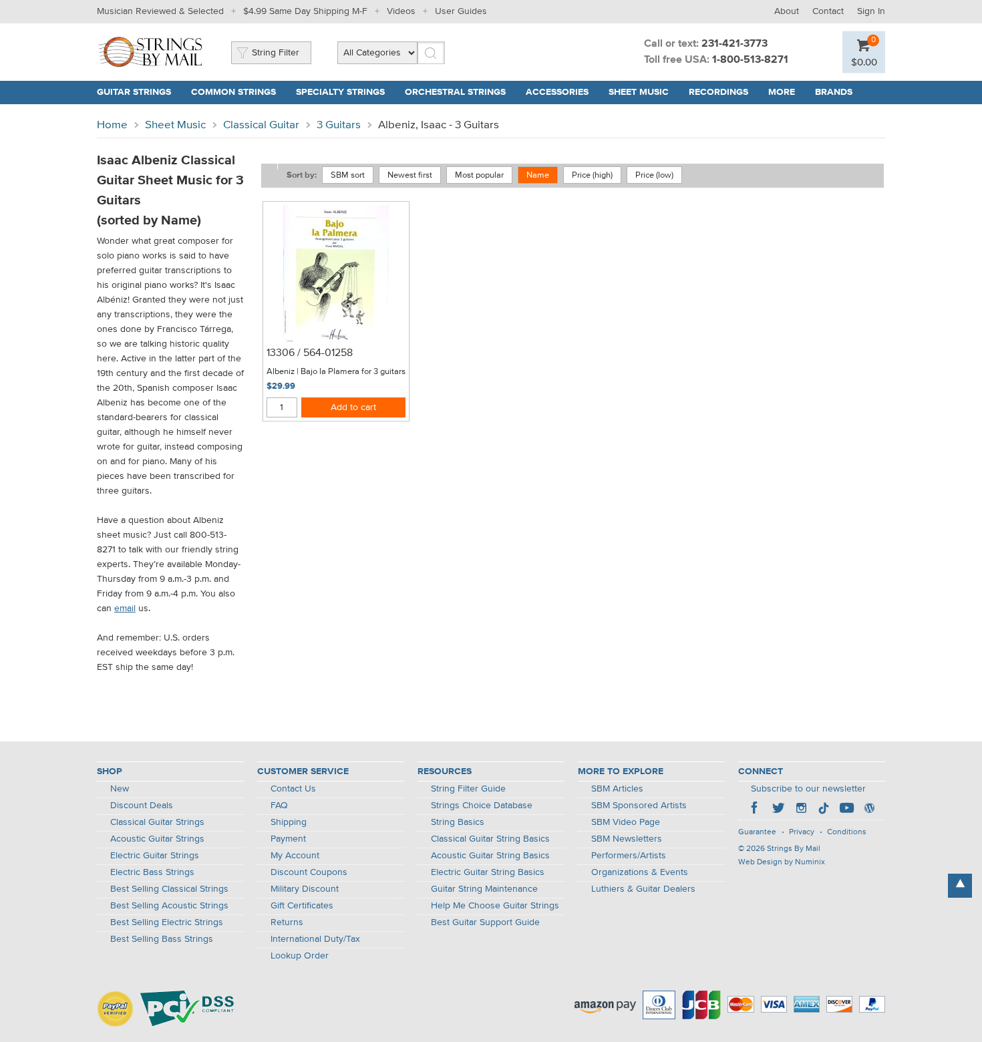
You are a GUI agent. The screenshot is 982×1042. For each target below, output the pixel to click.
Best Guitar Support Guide (485, 922)
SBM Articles (617, 789)
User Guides (461, 11)
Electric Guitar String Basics (487, 872)
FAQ (279, 805)
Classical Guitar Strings (157, 822)
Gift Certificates (302, 905)
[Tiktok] (824, 809)
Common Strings (233, 92)
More (781, 92)
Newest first (409, 175)
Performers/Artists (628, 855)
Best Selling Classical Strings (169, 889)
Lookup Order (300, 956)
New (119, 789)
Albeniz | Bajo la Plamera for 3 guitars (336, 371)
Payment (288, 839)
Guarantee (757, 832)
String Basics (457, 822)
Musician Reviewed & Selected (160, 11)
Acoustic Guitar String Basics (490, 855)
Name (537, 175)
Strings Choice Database (481, 805)
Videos (401, 11)
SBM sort (348, 175)
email (125, 608)
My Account (295, 855)
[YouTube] (846, 809)
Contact (828, 11)
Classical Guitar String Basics (490, 839)
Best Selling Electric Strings (166, 922)
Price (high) (592, 175)
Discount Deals (141, 805)
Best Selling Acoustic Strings (169, 905)
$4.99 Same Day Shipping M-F (305, 11)
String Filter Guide (468, 789)
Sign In (871, 11)
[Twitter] (778, 809)
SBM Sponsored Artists (639, 805)
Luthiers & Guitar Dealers (643, 889)
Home (112, 125)
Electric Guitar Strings (154, 855)
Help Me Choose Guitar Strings (495, 905)
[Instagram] (801, 809)
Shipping (289, 822)
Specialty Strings (340, 92)
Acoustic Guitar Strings (157, 839)
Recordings (718, 92)
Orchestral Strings (455, 92)
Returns (287, 922)
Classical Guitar (261, 125)
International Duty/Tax (315, 939)
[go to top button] (960, 886)
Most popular (479, 175)
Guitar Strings (134, 92)
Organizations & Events (639, 872)
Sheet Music (639, 92)
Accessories (557, 92)
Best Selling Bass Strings (161, 939)
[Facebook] (756, 809)
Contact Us (293, 789)
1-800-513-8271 (750, 60)
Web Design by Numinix (781, 862)
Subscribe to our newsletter (808, 789)
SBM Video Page (625, 822)
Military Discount (305, 889)
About (786, 11)
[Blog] (869, 809)
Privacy (801, 832)
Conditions (846, 832)
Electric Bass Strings (152, 872)
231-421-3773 (734, 44)
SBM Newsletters (626, 839)
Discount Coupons (309, 872)
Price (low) (654, 175)
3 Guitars (339, 125)
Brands (833, 92)
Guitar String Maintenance (484, 889)
